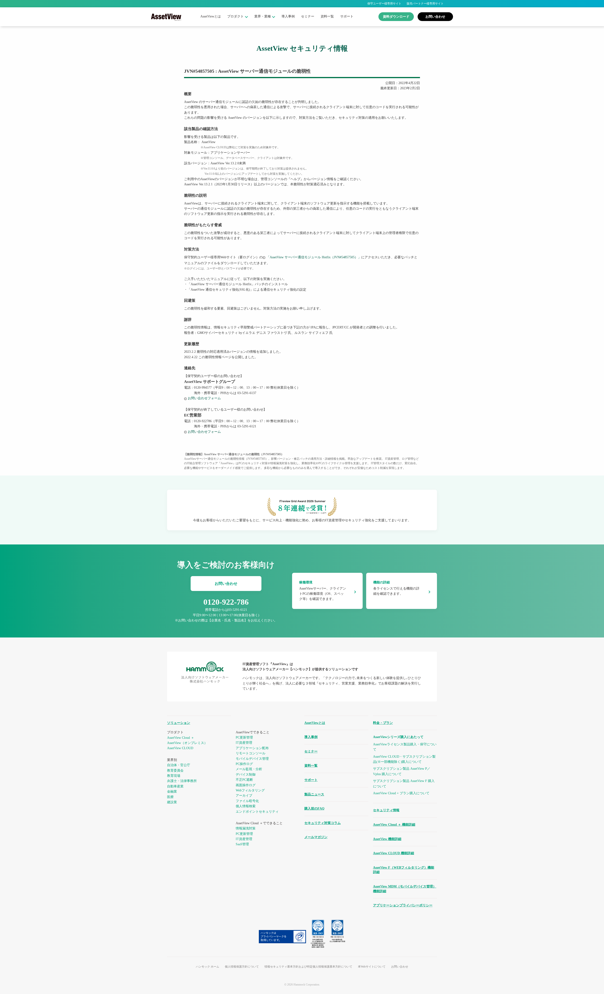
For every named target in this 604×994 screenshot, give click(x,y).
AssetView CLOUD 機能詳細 (393, 853)
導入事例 (288, 16)
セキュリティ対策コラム (322, 823)
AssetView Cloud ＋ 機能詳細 (394, 824)
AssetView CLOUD (180, 748)
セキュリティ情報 (386, 810)
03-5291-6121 (237, 610)
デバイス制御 (246, 774)
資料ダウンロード (396, 16)
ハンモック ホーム (207, 966)
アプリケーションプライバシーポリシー (402, 905)
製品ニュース (314, 794)
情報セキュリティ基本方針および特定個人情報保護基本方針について (308, 966)
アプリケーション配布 (252, 748)
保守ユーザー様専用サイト (384, 3)
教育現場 (173, 775)
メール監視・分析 (249, 769)
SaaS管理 (242, 844)
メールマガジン (315, 837)
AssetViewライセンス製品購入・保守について (404, 747)
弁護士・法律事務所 (182, 781)
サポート (346, 16)
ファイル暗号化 (247, 801)
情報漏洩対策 (246, 828)
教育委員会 (175, 770)
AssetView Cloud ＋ (180, 737)
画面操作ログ (246, 785)
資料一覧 (327, 16)
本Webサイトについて (372, 966)
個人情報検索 (246, 806)
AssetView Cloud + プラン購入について (401, 793)
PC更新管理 (244, 737)
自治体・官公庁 (178, 765)
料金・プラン (383, 723)
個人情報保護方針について (242, 966)
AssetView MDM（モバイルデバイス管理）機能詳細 (404, 889)
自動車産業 (175, 786)
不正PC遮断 (244, 780)
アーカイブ (244, 795)
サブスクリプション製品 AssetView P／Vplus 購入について (401, 771)
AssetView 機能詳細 (387, 839)
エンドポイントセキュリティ (257, 811)
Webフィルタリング (250, 790)
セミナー (307, 16)
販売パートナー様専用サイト (425, 3)
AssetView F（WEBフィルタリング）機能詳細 (403, 870)
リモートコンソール (250, 753)
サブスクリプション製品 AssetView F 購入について (404, 783)
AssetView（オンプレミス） (187, 743)
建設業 (172, 802)
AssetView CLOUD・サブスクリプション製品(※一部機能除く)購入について (404, 759)
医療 (170, 797)
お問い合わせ (435, 16)
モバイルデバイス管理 (252, 758)
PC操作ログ (244, 764)
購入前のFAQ (314, 808)
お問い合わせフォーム (204, 398)
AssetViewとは (210, 16)
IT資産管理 (244, 742)
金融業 (172, 791)
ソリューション (178, 723)
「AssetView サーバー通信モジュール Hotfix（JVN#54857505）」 (313, 257)
